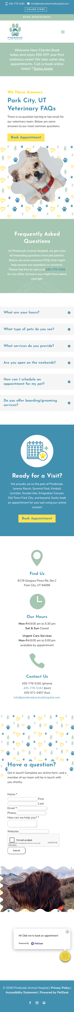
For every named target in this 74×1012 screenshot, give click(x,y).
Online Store (36, 9)
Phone (11, 813)
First (41, 799)
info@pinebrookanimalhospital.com (50, 3)
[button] (65, 956)
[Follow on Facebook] (30, 1003)
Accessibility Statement (22, 992)
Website (12, 831)
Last (41, 804)
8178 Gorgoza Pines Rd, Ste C (37, 581)
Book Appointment (37, 17)
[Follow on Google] (44, 1003)
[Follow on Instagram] (37, 1003)
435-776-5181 (17, 3)
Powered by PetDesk (54, 992)
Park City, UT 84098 (37, 585)
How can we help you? (23, 818)
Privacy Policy (60, 988)
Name (12, 794)
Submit (16, 850)
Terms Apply (43, 68)
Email (12, 808)
